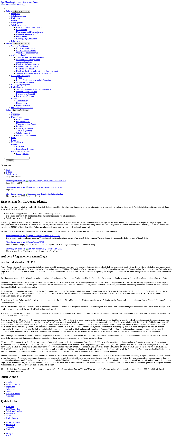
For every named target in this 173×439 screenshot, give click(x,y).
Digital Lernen (12, 418)
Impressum (10, 387)
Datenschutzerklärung (15, 384)
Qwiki (8, 416)
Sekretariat (10, 389)
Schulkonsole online (14, 411)
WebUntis (10, 407)
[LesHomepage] (12, 4)
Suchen (10, 161)
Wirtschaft (10, 396)
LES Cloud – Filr (13, 409)
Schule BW (10, 413)
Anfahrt (9, 382)
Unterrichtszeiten (13, 393)
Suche (8, 391)
